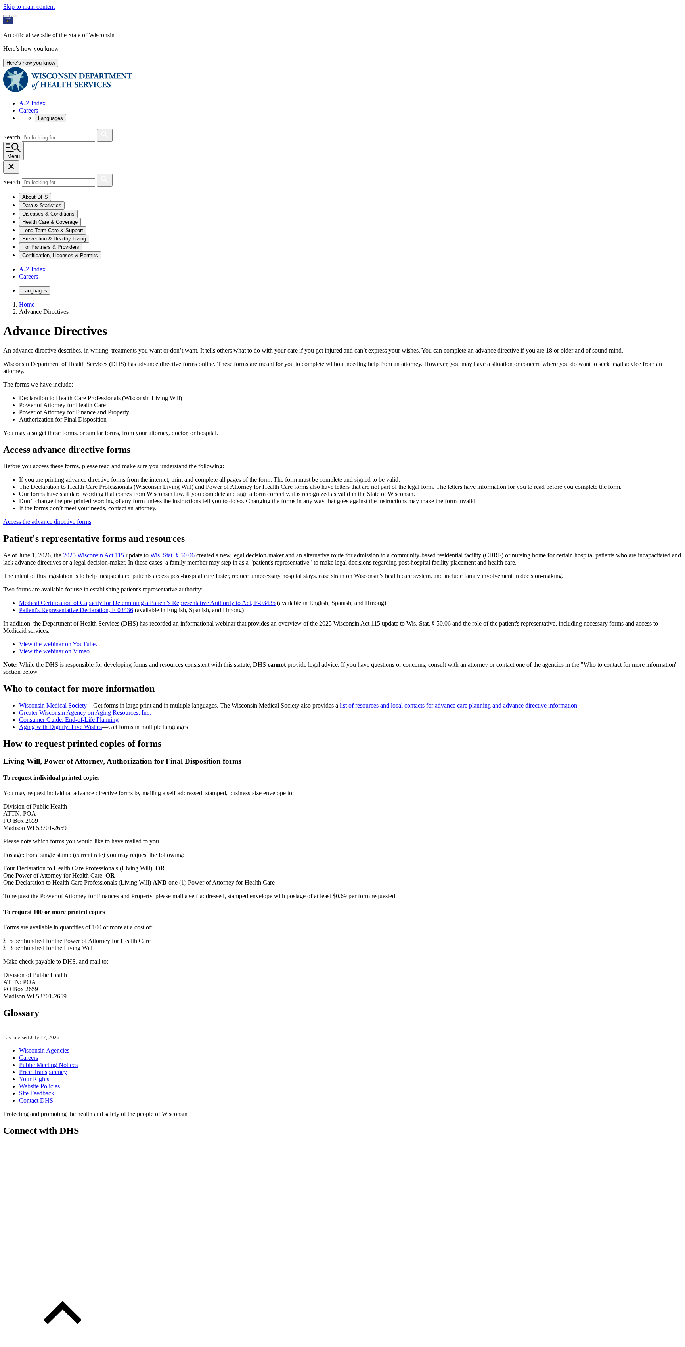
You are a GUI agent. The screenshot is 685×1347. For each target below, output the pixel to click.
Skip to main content (29, 6)
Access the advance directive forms (47, 521)
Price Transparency (43, 1071)
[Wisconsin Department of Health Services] (67, 89)
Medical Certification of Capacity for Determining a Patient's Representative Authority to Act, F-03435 (147, 602)
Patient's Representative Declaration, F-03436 (76, 610)
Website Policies (39, 1086)
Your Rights (34, 1079)
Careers (28, 110)
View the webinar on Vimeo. (55, 651)
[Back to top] (62, 1340)
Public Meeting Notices (48, 1064)
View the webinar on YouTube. (58, 644)
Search (12, 137)
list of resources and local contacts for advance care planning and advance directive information (458, 705)
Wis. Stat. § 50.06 (172, 555)
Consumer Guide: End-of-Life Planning (69, 719)
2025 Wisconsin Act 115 (93, 555)
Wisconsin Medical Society (53, 705)
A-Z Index (32, 103)
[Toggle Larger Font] (6, 16)
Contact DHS (36, 1100)
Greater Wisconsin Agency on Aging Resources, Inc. (85, 712)
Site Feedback (36, 1093)
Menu (13, 156)
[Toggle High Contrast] (14, 16)
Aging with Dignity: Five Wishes (60, 726)
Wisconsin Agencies (44, 1050)
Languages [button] (50, 118)
